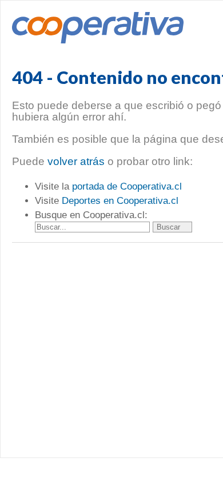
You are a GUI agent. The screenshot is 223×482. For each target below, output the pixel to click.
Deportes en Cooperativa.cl (120, 200)
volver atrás (76, 161)
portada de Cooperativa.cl (127, 186)
